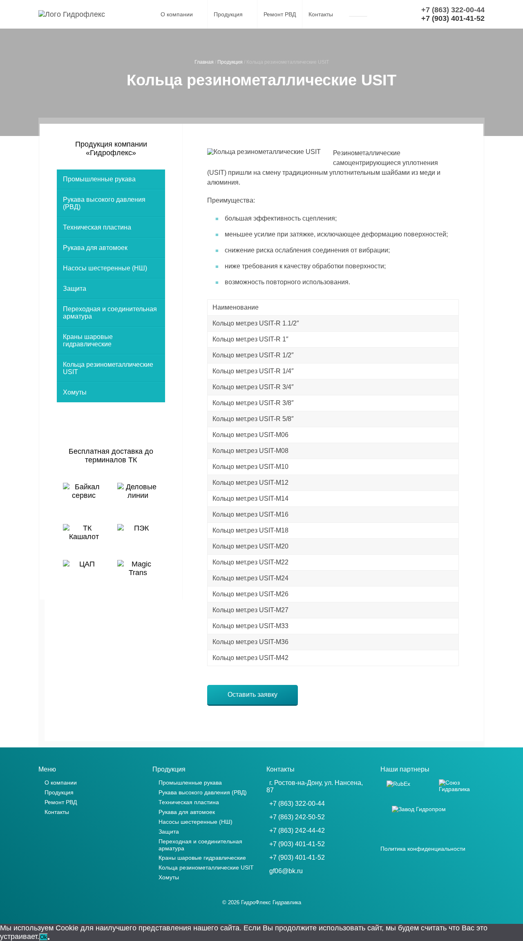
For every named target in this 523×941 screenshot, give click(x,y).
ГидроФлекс (256, 902)
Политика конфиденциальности (422, 848)
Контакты (320, 14)
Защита (74, 288)
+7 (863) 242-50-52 (297, 817)
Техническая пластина (97, 227)
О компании (177, 14)
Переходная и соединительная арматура (110, 312)
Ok (43, 937)
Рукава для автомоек (95, 247)
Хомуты (75, 392)
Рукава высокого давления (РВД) (104, 203)
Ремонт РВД (280, 14)
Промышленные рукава (99, 179)
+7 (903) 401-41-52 (297, 844)
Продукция (228, 14)
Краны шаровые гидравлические (88, 340)
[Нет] (48, 939)
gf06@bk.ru (286, 870)
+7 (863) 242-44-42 (297, 830)
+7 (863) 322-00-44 (297, 803)
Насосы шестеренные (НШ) (105, 268)
